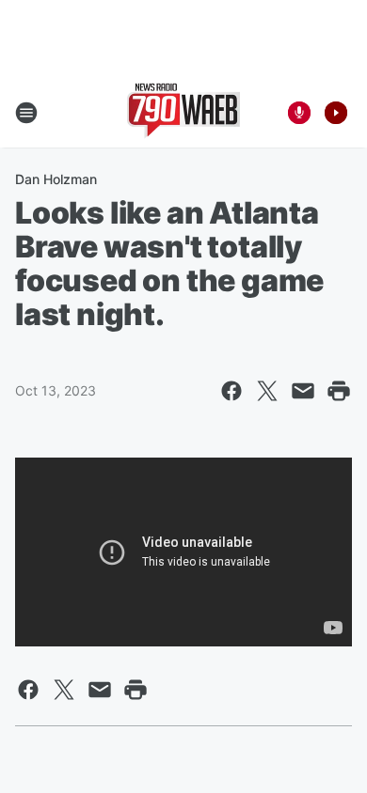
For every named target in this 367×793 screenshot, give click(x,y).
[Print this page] (339, 391)
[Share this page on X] (267, 391)
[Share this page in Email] (303, 391)
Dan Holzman (56, 179)
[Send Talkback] (299, 112)
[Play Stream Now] (336, 112)
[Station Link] (183, 113)
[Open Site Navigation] (26, 112)
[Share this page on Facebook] (231, 391)
